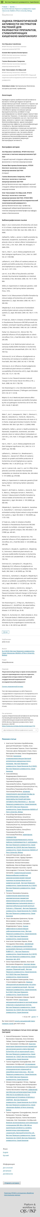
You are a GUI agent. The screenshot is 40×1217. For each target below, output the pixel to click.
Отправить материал (12, 1183)
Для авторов (7, 1171)
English (5, 1152)
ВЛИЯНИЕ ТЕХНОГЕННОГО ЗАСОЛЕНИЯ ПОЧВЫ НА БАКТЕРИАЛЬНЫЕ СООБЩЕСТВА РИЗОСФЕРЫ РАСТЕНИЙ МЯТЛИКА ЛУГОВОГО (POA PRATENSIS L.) (20, 797)
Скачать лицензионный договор (12, 686)
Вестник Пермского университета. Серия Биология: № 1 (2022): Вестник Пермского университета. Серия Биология (20, 1056)
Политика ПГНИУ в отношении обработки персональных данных (19, 1194)
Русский (6, 1155)
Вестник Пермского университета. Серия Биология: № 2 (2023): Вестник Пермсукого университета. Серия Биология (21, 1009)
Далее (33, 1017)
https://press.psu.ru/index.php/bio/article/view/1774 (18, 726)
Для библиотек (8, 1174)
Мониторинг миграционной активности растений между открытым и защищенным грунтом (21, 1002)
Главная (4, 7)
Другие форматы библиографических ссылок (18, 730)
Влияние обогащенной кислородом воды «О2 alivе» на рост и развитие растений (21, 984)
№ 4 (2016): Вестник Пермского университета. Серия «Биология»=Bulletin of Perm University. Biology (18, 10)
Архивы (12, 7)
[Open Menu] (2, 2)
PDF (6, 632)
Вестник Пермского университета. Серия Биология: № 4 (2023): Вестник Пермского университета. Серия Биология (20, 1137)
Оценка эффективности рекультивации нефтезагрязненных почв (17, 928)
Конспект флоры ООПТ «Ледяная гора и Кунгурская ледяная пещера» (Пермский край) (21, 966)
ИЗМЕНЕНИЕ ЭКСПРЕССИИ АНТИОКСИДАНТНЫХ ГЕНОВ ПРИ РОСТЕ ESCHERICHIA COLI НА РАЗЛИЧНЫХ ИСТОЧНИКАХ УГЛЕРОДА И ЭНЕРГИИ (21, 1095)
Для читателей (8, 1168)
